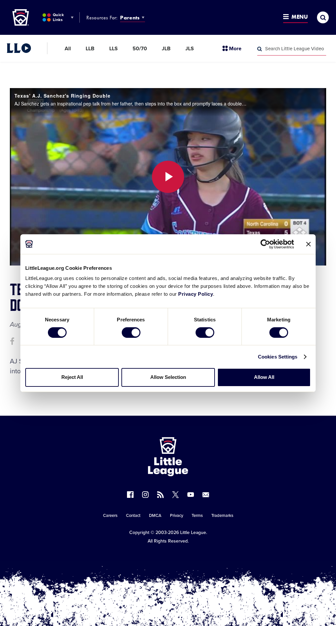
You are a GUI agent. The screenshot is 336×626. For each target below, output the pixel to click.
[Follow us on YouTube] (190, 494)
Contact (133, 515)
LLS (113, 48)
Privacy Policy (195, 294)
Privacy (176, 515)
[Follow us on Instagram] (145, 494)
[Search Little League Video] (259, 49)
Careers (110, 515)
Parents (129, 17)
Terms (197, 515)
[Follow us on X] (175, 494)
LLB (90, 48)
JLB (166, 48)
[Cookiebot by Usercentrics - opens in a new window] (265, 244)
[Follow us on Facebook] (130, 494)
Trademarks (222, 515)
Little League (193, 532)
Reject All (72, 377)
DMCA (155, 515)
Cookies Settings (278, 356)
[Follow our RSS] (160, 494)
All (68, 48)
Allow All (264, 377)
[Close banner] (308, 244)
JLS (189, 48)
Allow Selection (168, 377)
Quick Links (58, 17)
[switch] (131, 332)
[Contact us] (205, 494)
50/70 (140, 48)
